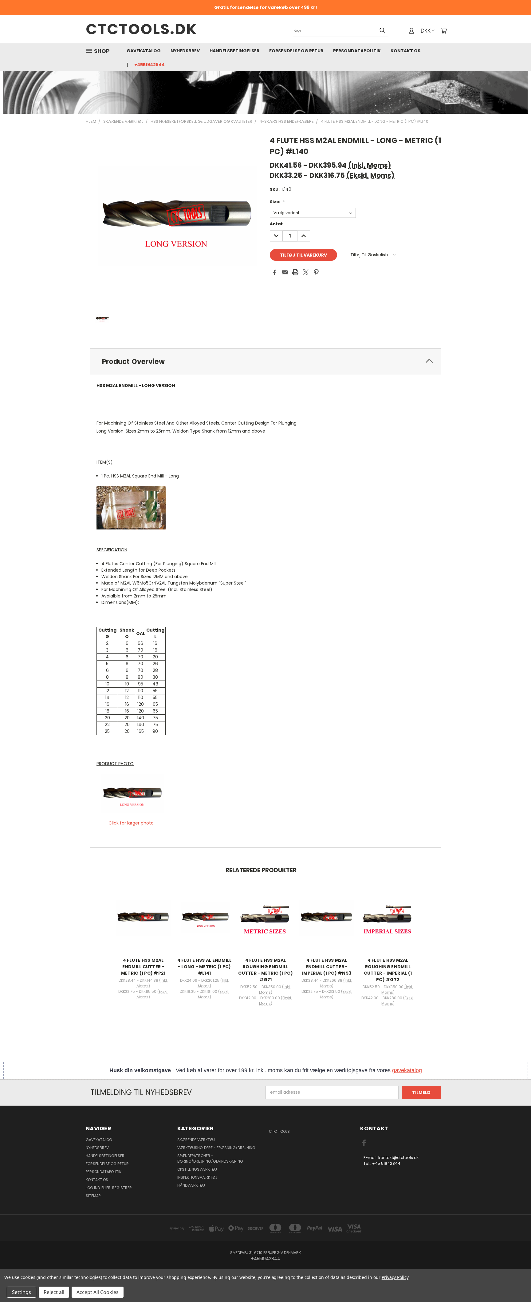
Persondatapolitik (357, 51)
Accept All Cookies (98, 1292)
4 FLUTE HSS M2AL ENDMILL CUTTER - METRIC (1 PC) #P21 (143, 966)
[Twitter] (306, 272)
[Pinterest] (316, 272)
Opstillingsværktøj (197, 1169)
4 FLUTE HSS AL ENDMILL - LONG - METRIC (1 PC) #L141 (204, 966)
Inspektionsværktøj (197, 1177)
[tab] (265, 361)
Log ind (93, 1187)
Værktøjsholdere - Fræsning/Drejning (216, 1147)
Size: (277, 202)
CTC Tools (279, 1131)
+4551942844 (149, 65)
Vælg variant (143, 922)
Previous (514, 1282)
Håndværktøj (191, 1185)
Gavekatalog (144, 51)
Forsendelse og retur (296, 51)
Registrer (122, 1187)
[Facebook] (274, 272)
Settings (21, 1292)
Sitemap (93, 1195)
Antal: (276, 224)
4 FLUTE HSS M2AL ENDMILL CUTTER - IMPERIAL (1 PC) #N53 (326, 966)
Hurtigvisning (143, 911)
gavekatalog (407, 1070)
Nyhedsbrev (185, 51)
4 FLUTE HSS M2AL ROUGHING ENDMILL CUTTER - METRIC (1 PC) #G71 (265, 970)
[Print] (295, 272)
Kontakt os (405, 51)
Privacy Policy (395, 1277)
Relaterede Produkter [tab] (261, 870)
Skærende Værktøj (196, 1139)
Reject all (54, 1292)
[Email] (285, 272)
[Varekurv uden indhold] (444, 31)
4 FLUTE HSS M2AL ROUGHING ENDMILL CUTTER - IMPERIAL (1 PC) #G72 (388, 970)
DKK (426, 30)
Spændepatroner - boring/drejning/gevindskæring (210, 1158)
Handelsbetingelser (234, 51)
